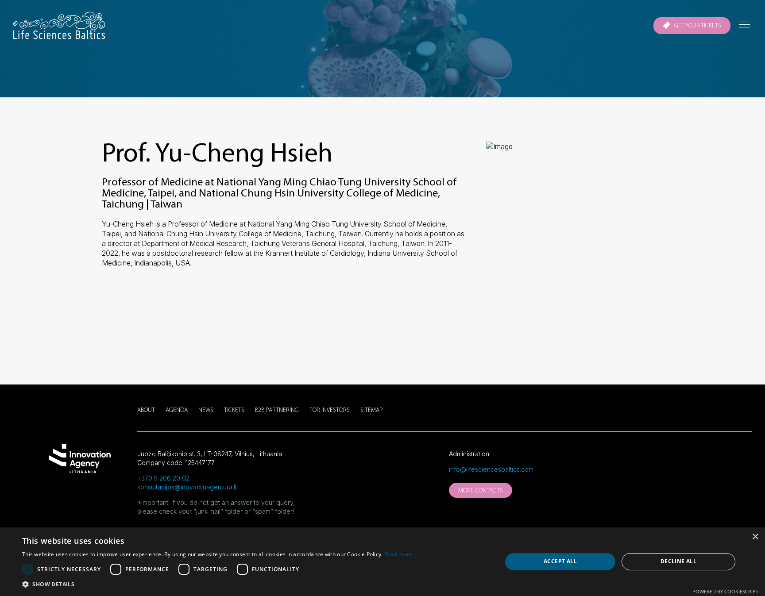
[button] (217, 584)
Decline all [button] (678, 561)
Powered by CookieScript (725, 591)
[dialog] (382, 561)
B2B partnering (277, 410)
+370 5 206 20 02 (163, 478)
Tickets (234, 410)
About (146, 410)
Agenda (177, 410)
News (205, 410)
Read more (398, 554)
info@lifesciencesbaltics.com (491, 469)
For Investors (329, 410)
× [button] (755, 537)
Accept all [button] (560, 561)
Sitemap (371, 410)
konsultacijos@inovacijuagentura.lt (187, 487)
